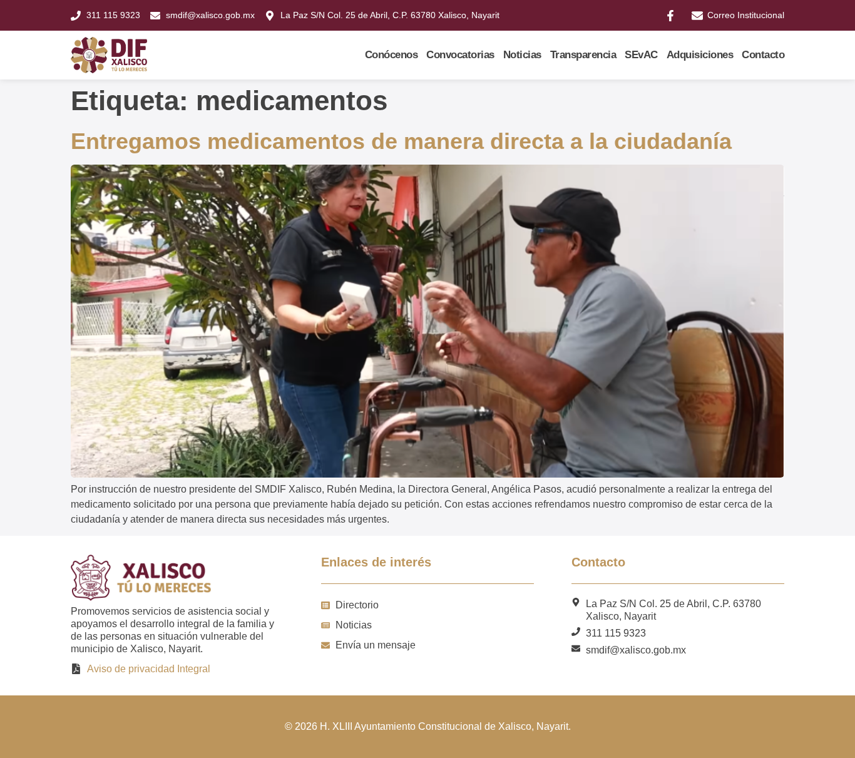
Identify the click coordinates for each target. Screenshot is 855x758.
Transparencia (583, 55)
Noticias (522, 55)
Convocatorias (460, 55)
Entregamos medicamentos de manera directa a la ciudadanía (401, 141)
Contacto (763, 55)
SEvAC (641, 55)
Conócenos (391, 55)
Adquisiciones (700, 55)
